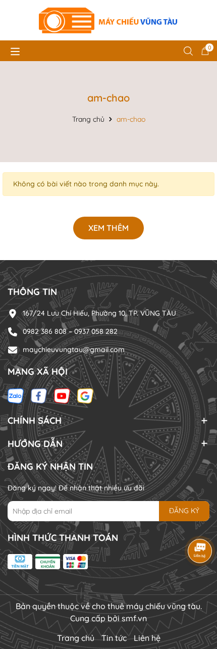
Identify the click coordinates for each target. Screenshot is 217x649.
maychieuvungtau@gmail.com (74, 349)
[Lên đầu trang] (197, 588)
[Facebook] (39, 395)
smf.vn (134, 618)
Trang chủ (75, 638)
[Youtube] (62, 395)
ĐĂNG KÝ (184, 510)
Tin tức (114, 638)
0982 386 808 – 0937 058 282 (70, 331)
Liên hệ (147, 638)
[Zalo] (16, 395)
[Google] (85, 395)
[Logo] (108, 20)
